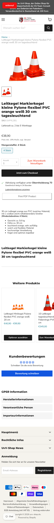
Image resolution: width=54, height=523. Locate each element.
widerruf (9, 5)
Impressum (8, 501)
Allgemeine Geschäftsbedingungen (31, 501)
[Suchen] (48, 27)
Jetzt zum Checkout (27, 173)
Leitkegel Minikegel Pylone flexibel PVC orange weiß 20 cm (17, 316)
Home (5, 37)
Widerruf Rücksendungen (18, 507)
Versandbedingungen (38, 504)
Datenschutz (38, 507)
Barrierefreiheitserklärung (14, 504)
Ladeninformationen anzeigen (17, 190)
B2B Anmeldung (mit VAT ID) (17, 510)
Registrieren (44, 470)
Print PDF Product (27, 196)
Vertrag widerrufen (41, 510)
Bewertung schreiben (27, 373)
